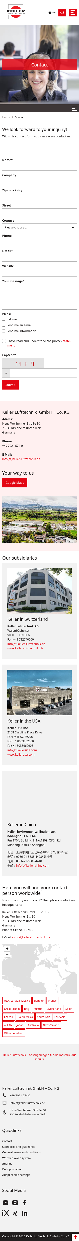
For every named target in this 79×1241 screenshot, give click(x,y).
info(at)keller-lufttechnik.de (21, 459)
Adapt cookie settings (16, 1175)
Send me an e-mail (19, 325)
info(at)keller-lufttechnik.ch (26, 644)
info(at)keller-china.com (32, 865)
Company (9, 175)
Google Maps (15, 483)
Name (7, 160)
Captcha (9, 355)
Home (6, 117)
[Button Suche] (62, 12)
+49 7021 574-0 (20, 1095)
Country (8, 221)
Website (8, 266)
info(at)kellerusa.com (22, 750)
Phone (7, 236)
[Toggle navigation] (73, 12)
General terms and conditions (21, 1152)
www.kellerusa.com (21, 754)
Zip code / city (12, 190)
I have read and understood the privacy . (39, 343)
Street (6, 205)
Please (7, 314)
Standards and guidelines (18, 1146)
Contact (7, 1141)
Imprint (7, 1163)
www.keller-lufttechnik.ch (25, 648)
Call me (12, 319)
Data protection (12, 1169)
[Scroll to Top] (75, 1237)
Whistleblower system (16, 1158)
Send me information (21, 331)
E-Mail (7, 251)
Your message (13, 281)
